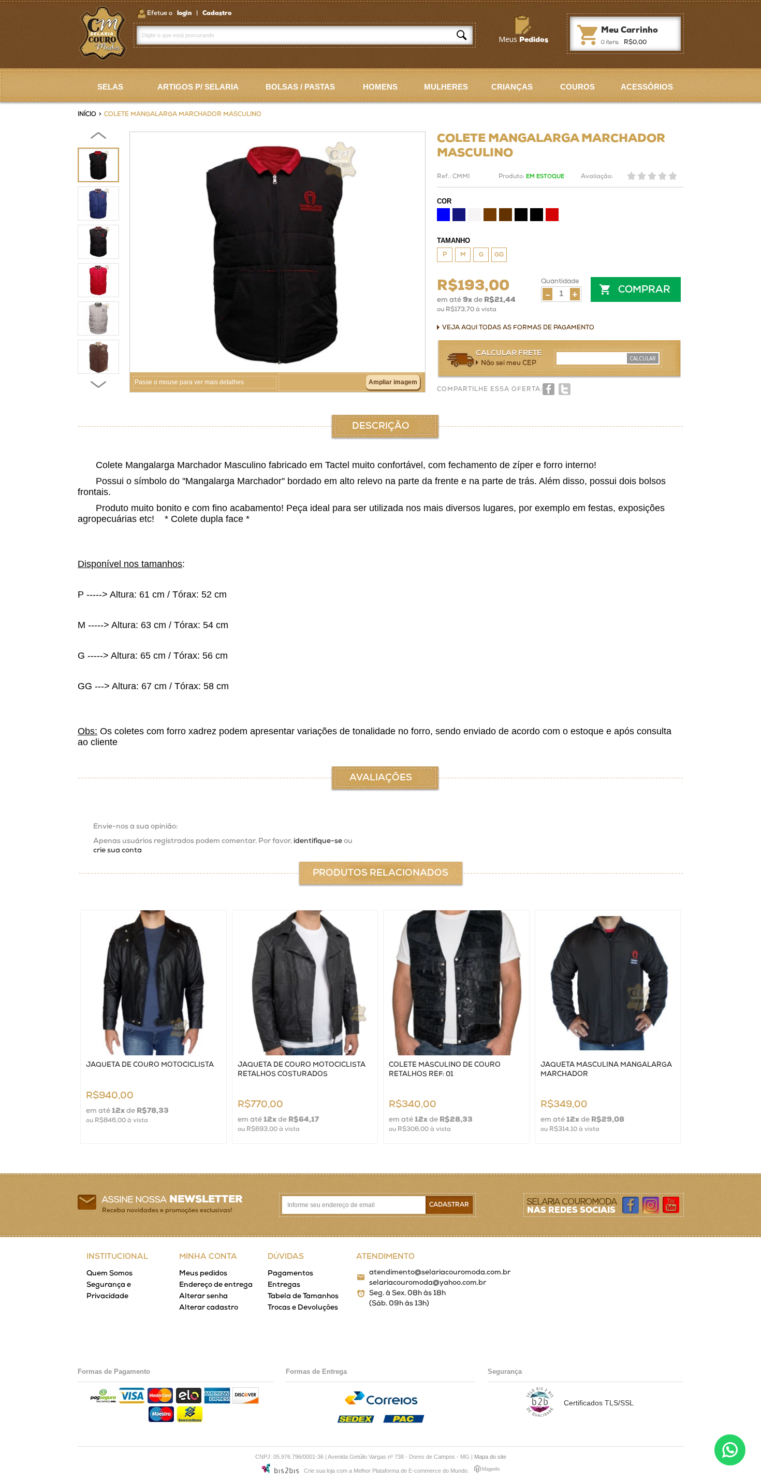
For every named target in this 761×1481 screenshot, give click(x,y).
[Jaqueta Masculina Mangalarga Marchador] (608, 983)
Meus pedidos (203, 1273)
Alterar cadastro (208, 1308)
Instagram (651, 1205)
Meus (523, 39)
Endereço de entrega (216, 1285)
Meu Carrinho (586, 33)
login (185, 13)
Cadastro (216, 13)
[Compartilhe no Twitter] (564, 389)
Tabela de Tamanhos (303, 1296)
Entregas (284, 1285)
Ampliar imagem (393, 382)
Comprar (644, 290)
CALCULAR (643, 358)
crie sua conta (117, 850)
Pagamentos (290, 1273)
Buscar (462, 35)
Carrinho (629, 30)
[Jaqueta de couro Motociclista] (153, 983)
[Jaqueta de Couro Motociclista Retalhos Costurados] (305, 983)
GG (499, 255)
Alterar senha (203, 1296)
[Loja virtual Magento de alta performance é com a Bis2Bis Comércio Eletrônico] (487, 1470)
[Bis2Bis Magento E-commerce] (280, 1470)
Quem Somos (109, 1273)
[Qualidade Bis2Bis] (539, 1414)
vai (98, 386)
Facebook (631, 1205)
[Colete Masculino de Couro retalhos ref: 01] (456, 983)
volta (98, 137)
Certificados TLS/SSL (599, 1403)
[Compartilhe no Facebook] (548, 389)
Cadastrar (449, 1205)
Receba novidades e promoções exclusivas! (167, 1211)
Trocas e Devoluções (303, 1308)
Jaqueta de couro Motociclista (150, 1065)
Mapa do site (490, 1457)
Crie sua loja (319, 1471)
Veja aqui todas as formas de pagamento (518, 328)
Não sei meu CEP (508, 363)
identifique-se (318, 841)
